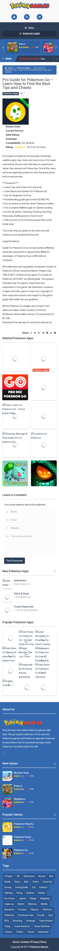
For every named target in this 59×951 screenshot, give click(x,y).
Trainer (19, 932)
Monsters (9, 909)
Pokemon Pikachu (23, 824)
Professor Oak (25, 915)
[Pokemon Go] (7, 853)
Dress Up (47, 881)
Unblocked (43, 932)
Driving (7, 887)
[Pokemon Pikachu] (7, 827)
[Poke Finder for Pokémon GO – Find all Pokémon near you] (27, 640)
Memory (32, 904)
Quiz (50, 915)
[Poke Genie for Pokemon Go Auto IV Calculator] (43, 670)
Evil (33, 887)
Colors (35, 881)
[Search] (27, 17)
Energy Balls (21, 887)
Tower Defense (42, 926)
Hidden (41, 893)
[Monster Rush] (7, 776)
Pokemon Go (21, 850)
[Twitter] (35, 333)
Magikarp (45, 898)
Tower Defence (22, 926)
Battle (7, 881)
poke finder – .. (22, 580)
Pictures (22, 909)
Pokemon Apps (23, 68)
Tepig (7, 926)
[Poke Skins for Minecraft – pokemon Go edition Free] (10, 654)
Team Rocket (46, 920)
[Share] (39, 17)
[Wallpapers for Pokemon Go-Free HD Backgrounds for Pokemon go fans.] (43, 658)
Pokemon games (37, 730)
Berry (17, 881)
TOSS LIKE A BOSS (29, 58)
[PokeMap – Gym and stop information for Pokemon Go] (43, 687)
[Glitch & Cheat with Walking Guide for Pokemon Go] (7, 596)
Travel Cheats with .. (24, 606)
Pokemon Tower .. (23, 837)
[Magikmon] (7, 802)
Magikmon (19, 799)
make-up (9, 904)
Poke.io (22, 44)
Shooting (17, 920)
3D (18, 876)
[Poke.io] (7, 789)
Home (11, 68)
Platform (47, 909)
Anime (41, 876)
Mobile (44, 904)
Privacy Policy (38, 942)
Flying (19, 893)
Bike (26, 881)
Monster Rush (21, 772)
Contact (25, 942)
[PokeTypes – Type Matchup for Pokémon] (27, 687)
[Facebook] (31, 333)
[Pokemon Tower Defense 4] (7, 844)
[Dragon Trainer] (10, 683)
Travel (30, 932)
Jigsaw (22, 898)
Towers (8, 932)
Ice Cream (9, 898)
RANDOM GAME (31, 33)
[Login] (14, 17)
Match (21, 904)
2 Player (8, 876)
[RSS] (4, 753)
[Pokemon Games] (29, 5)
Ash (51, 876)
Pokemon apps (33, 738)
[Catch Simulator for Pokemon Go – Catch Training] (43, 638)
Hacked (30, 893)
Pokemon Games (39, 947)
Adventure (28, 876)
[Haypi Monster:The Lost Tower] (27, 652)
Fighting (8, 893)
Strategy (30, 920)
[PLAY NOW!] (12, 47)
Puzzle (40, 915)
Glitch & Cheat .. (22, 593)
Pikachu (35, 909)
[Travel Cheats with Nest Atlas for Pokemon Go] (7, 610)
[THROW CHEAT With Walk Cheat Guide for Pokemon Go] (10, 670)
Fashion (43, 887)
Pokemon (9, 915)
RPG (6, 920)
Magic (33, 898)
